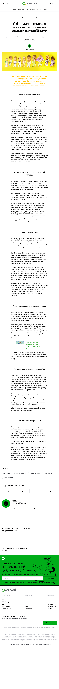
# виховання (10, 36)
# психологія (48, 36)
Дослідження (34, 9)
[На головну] (29, 3)
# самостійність (29, 39)
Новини (14, 9)
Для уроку (21, 9)
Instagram (50, 604)
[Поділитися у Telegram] (9, 491)
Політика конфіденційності (27, 644)
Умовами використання (49, 582)
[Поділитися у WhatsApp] (50, 491)
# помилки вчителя (36, 36)
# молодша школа (22, 36)
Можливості (43, 9)
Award (27, 606)
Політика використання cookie (43, 644)
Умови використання (13, 644)
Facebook (50, 606)
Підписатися (50, 578)
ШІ (27, 9)
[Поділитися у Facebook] (36, 491)
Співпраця (29, 608)
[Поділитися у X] (22, 491)
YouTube (50, 608)
